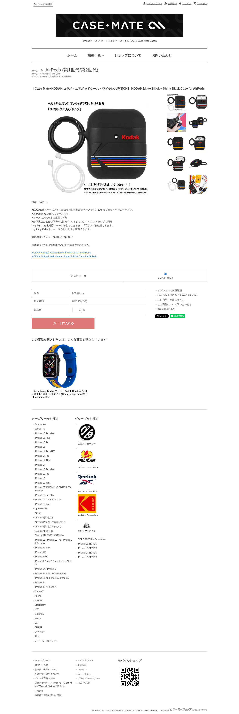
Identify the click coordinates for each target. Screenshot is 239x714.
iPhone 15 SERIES (87, 557)
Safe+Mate (40, 424)
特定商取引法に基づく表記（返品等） (178, 295)
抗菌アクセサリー (87, 443)
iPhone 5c (40, 582)
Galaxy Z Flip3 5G (44, 531)
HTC (37, 609)
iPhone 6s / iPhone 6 (45, 569)
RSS (80, 683)
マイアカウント (154, 3)
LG (36, 623)
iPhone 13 (40, 478)
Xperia (38, 596)
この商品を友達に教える (171, 299)
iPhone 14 (40, 465)
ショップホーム (42, 660)
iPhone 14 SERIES (87, 552)
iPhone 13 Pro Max (44, 469)
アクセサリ (40, 632)
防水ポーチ (40, 429)
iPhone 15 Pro (42, 442)
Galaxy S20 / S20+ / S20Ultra (49, 535)
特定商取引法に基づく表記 (48, 695)
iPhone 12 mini (42, 504)
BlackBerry (40, 605)
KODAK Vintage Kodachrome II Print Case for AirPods (61, 252)
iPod (37, 636)
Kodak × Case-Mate (51, 74)
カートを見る (84, 674)
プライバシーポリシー (89, 678)
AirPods (67, 76)
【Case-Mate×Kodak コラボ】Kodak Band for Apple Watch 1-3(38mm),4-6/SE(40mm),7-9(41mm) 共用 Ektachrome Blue (59, 394)
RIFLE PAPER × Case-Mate (92, 539)
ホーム (35, 71)
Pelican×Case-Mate (88, 467)
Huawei (39, 600)
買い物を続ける (166, 309)
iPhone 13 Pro (42, 474)
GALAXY (39, 591)
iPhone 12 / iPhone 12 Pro (48, 499)
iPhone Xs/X (41, 556)
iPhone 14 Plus (42, 460)
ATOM (87, 683)
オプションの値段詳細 (170, 290)
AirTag (38, 513)
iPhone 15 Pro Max (44, 433)
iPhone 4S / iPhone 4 (45, 587)
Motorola (39, 614)
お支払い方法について (46, 669)
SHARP (39, 627)
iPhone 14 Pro (42, 456)
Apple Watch (41, 508)
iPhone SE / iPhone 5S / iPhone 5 (52, 578)
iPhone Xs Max (42, 547)
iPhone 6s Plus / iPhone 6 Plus (50, 573)
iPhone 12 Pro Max (44, 495)
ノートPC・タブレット (46, 641)
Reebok (39, 690)
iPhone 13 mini (42, 482)
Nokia (38, 618)
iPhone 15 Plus (42, 438)
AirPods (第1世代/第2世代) (71, 69)
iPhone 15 (40, 447)
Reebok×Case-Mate (88, 491)
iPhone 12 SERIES (87, 543)
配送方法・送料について (47, 674)
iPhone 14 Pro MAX (45, 451)
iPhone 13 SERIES (87, 548)
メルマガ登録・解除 (45, 678)
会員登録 (172, 3)
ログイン (186, 3)
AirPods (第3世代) (44, 517)
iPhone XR (40, 552)
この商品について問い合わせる (175, 304)
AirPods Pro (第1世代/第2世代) (50, 522)
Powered (165, 710)
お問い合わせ (41, 665)
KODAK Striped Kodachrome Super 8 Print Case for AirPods (64, 256)
